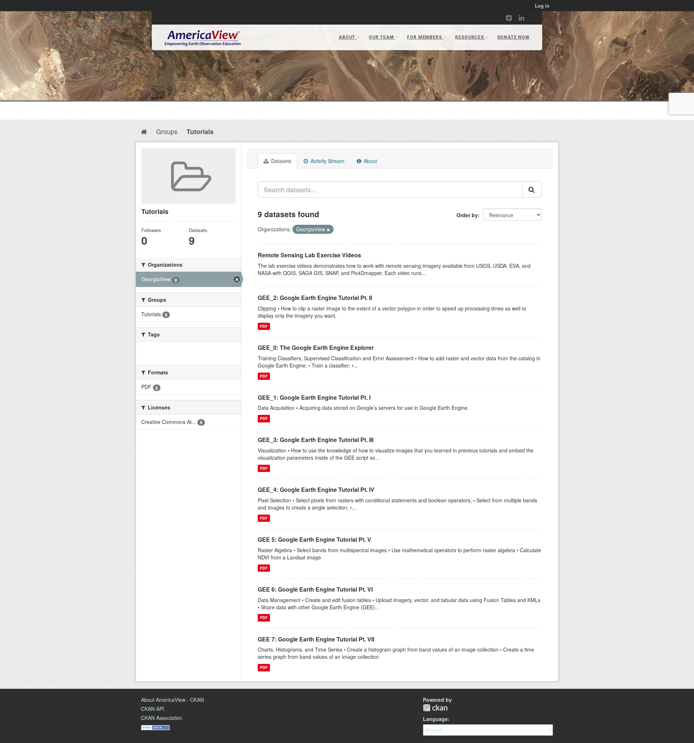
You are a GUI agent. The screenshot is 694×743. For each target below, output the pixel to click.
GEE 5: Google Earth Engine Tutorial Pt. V (314, 539)
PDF (263, 326)
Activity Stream (326, 160)
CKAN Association (161, 717)
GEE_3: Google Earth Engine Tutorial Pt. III (315, 439)
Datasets (280, 160)
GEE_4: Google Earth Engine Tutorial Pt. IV (316, 489)
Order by (467, 215)
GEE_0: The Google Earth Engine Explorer (316, 347)
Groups (166, 131)
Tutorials (200, 131)
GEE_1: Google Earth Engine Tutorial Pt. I (314, 397)
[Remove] (328, 229)
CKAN (435, 708)
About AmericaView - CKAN (172, 699)
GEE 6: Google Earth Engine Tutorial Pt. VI (315, 589)
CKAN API (152, 708)
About (369, 160)
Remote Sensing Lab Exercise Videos (309, 255)
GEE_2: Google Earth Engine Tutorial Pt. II (315, 297)
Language (435, 718)
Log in (542, 5)
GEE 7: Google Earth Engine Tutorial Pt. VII (316, 639)
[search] (532, 189)
